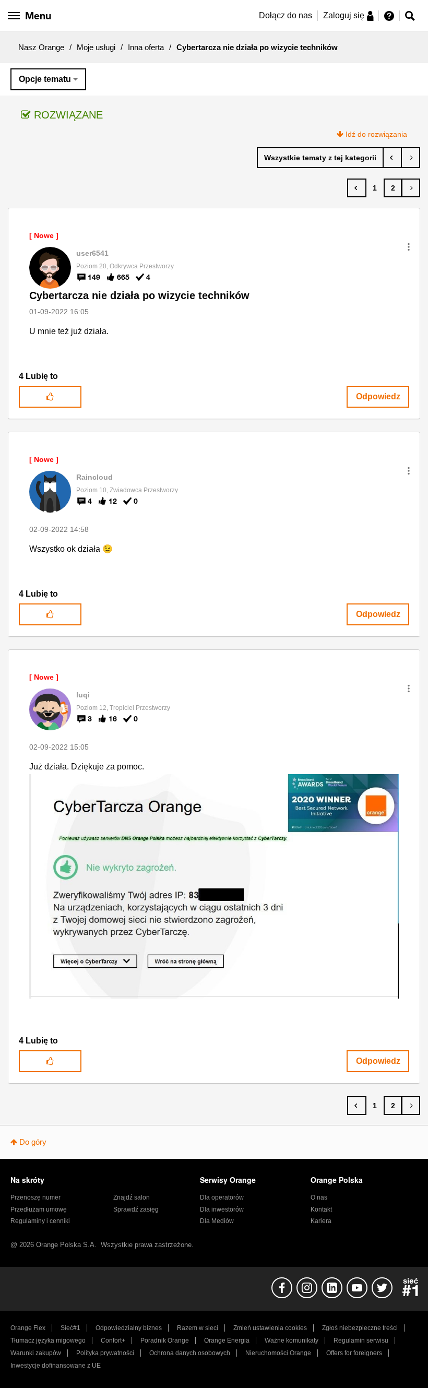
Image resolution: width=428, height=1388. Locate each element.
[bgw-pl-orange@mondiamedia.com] (392, 157)
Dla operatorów (222, 1197)
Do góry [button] (32, 1141)
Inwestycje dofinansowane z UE (55, 1365)
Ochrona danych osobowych (189, 1353)
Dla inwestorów (222, 1209)
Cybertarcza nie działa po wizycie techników (139, 295)
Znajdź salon (131, 1197)
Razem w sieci (197, 1328)
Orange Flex (27, 1328)
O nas (319, 1197)
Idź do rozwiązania (376, 134)
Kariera (321, 1221)
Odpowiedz (378, 396)
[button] (408, 247)
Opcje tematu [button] (45, 79)
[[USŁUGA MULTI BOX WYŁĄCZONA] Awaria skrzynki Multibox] (410, 157)
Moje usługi (96, 47)
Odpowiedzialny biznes (129, 1328)
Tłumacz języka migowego (48, 1340)
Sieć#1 (70, 1328)
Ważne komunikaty (291, 1340)
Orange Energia (226, 1340)
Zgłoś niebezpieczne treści (360, 1328)
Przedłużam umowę (38, 1209)
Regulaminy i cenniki (40, 1221)
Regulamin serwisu (361, 1340)
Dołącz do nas (285, 15)
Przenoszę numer (35, 1197)
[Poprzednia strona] (356, 188)
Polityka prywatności (105, 1353)
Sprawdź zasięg (136, 1209)
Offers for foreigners (354, 1353)
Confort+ (113, 1340)
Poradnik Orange (164, 1340)
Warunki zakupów (35, 1353)
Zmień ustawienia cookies (270, 1328)
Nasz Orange (41, 47)
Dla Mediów (217, 1221)
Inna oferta (146, 47)
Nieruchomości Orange (278, 1353)
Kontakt (321, 1209)
